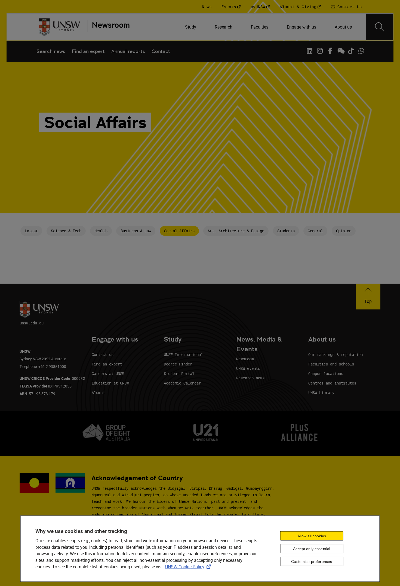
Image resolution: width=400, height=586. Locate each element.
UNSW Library (321, 392)
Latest (31, 230)
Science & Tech (66, 230)
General (315, 230)
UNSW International (183, 354)
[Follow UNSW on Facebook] (330, 50)
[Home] (59, 27)
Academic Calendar (182, 383)
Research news (250, 377)
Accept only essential (311, 549)
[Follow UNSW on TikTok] (351, 50)
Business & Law (136, 230)
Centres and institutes (332, 383)
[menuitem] (191, 27)
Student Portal (179, 373)
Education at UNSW (110, 383)
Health (100, 230)
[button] (368, 296)
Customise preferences (311, 561)
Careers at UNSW (108, 373)
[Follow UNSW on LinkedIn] (309, 50)
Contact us (102, 354)
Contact (161, 51)
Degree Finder (178, 364)
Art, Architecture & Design (236, 230)
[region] (200, 548)
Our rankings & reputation (335, 354)
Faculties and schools (331, 364)
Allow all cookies (311, 536)
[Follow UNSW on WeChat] (340, 50)
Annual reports (128, 51)
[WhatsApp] (361, 50)
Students (286, 230)
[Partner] (108, 27)
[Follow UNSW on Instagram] (320, 50)
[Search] (379, 27)
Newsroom (245, 358)
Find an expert (88, 51)
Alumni (98, 392)
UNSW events (248, 368)
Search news (50, 51)
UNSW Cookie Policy (189, 566)
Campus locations (325, 373)
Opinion (343, 230)
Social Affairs (179, 230)
